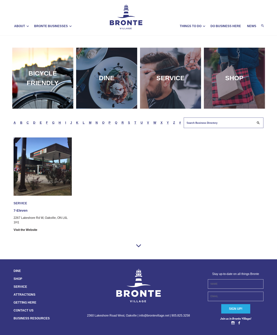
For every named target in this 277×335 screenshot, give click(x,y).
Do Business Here (225, 26)
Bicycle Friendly (43, 78)
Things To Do (190, 26)
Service (170, 78)
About (19, 26)
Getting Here (25, 302)
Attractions (24, 294)
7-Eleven (21, 210)
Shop (234, 78)
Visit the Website (25, 229)
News (251, 26)
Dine (106, 78)
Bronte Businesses (51, 26)
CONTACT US (24, 310)
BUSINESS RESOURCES (32, 318)
